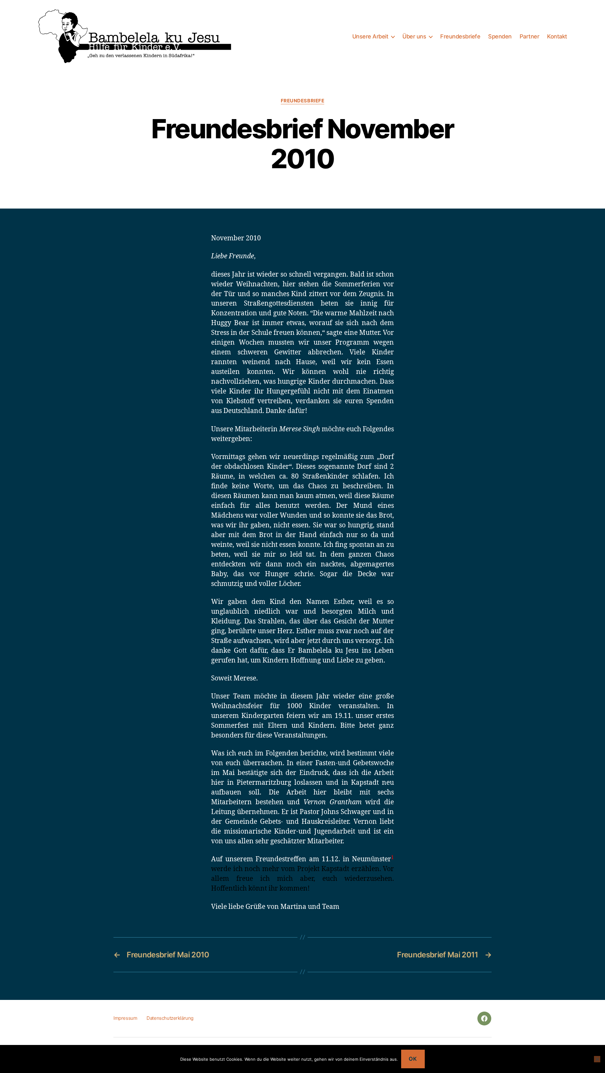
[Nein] (597, 1059)
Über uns (414, 36)
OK (413, 1059)
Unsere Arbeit (370, 36)
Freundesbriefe (460, 36)
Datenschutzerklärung (170, 1018)
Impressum (125, 1018)
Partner (529, 36)
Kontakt (557, 36)
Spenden (500, 36)
